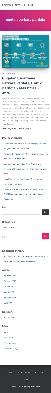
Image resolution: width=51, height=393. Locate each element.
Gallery (39, 373)
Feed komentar (10, 343)
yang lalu (25, 129)
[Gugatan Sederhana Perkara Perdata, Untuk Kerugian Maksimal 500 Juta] (25, 51)
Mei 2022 (8, 303)
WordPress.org (10, 348)
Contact (26, 380)
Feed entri (8, 337)
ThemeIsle (35, 386)
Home (10, 373)
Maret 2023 (9, 292)
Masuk (6, 332)
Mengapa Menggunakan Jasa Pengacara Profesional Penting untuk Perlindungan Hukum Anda (25, 169)
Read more (8, 124)
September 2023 (11, 286)
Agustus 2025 (10, 276)
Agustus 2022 (10, 297)
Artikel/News (8, 73)
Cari (4, 207)
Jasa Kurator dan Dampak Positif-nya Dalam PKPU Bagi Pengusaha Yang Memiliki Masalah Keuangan (24, 194)
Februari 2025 (10, 281)
